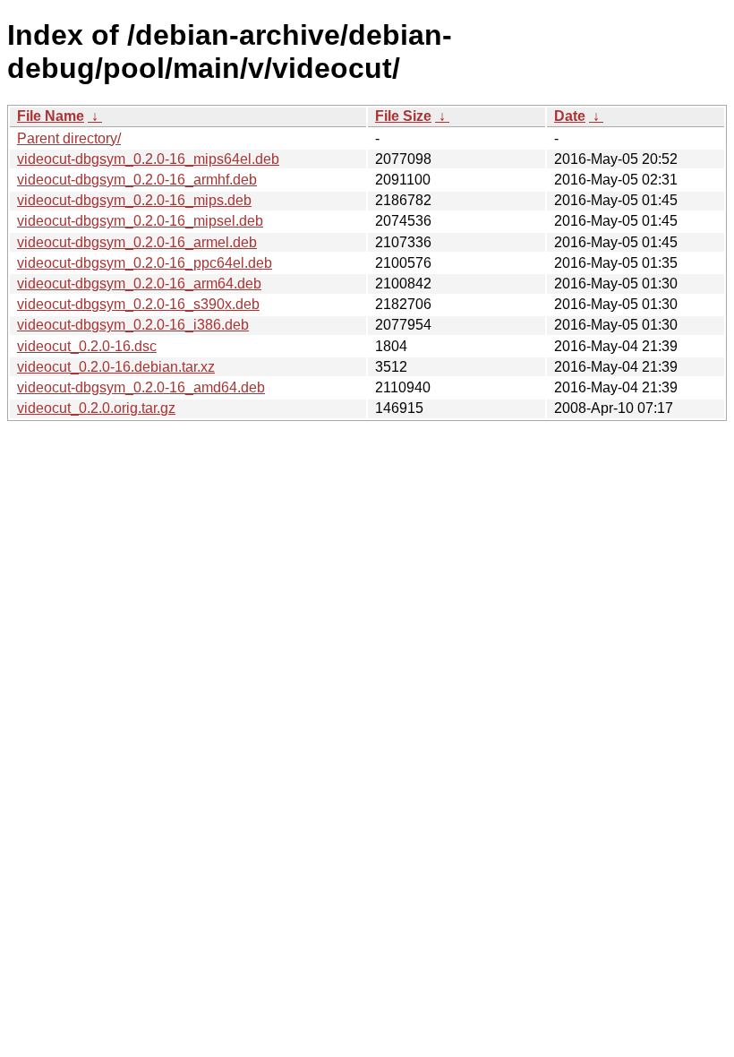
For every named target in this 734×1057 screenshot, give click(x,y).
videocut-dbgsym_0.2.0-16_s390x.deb (138, 304)
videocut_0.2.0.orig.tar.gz (96, 408)
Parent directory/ (69, 138)
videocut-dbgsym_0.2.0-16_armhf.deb (137, 179)
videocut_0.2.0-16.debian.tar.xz (116, 366)
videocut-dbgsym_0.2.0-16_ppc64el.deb (144, 263)
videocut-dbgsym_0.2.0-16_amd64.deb (141, 387)
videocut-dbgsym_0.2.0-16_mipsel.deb (140, 220)
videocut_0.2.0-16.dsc (87, 346)
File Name (50, 116)
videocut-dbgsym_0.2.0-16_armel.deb (137, 242)
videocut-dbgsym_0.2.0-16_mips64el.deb (148, 159)
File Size (403, 116)
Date (569, 116)
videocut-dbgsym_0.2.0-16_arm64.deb (139, 283)
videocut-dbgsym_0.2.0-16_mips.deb (134, 200)
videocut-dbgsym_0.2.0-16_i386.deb (133, 324)
